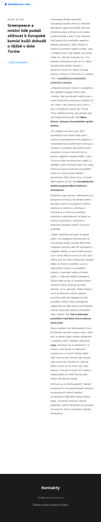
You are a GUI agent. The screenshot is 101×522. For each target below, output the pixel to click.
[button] (94, 4)
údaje (53, 345)
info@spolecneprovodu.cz (51, 498)
